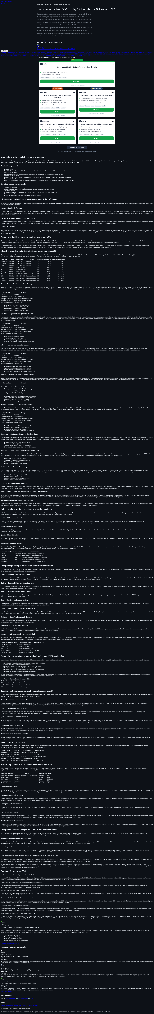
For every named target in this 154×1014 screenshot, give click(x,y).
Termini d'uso (9, 1005)
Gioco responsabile (33, 1005)
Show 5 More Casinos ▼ (77, 147)
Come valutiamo (22, 1005)
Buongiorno (7, 1)
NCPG (31, 998)
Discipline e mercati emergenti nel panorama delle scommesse (19, 55)
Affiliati (15, 1005)
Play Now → (77, 81)
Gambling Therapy (9, 998)
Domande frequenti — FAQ (82, 55)
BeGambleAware (22, 998)
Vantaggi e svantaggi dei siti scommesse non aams (15, 52)
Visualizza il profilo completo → (10, 943)
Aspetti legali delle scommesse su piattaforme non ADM (81, 52)
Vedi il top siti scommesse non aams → (48, 41)
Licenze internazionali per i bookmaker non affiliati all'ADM (47, 52)
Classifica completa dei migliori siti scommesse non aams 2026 (116, 52)
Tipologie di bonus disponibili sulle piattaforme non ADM (101, 54)
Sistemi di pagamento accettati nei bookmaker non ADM (135, 54)
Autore (3, 3)
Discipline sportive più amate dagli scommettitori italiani (28, 54)
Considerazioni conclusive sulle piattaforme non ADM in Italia (55, 55)
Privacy (3, 1005)
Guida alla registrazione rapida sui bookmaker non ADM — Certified (65, 54)
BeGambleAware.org (91, 151)
